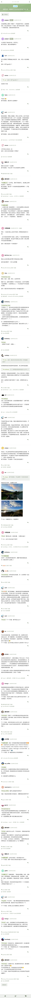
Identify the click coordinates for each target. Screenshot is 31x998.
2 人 (15, 89)
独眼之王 (5, 182)
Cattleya (5, 398)
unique (6, 477)
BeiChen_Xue (6, 277)
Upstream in (6, 809)
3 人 (18, 196)
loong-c (5, 715)
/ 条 (15, 2)
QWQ (4, 767)
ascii (4, 619)
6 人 (19, 822)
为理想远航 (6, 556)
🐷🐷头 (5, 591)
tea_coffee (6, 791)
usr (4, 536)
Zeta (4, 342)
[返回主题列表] (1, 2)
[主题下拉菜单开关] (29, 2)
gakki (4, 900)
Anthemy (6, 369)
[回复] (28, 30)
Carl (5, 80)
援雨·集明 (5, 205)
